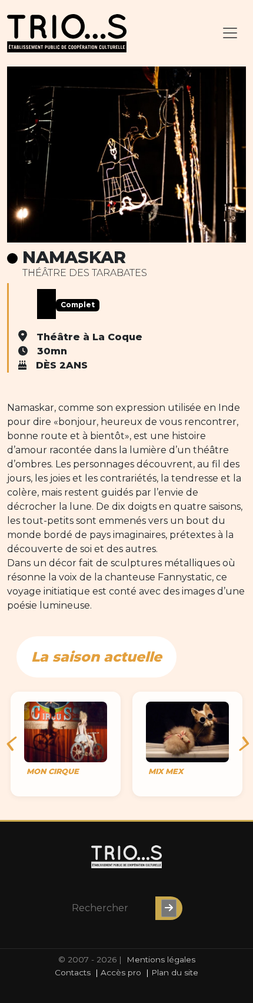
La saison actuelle (96, 656)
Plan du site (174, 972)
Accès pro (121, 972)
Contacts (73, 972)
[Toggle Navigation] (230, 33)
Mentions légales (160, 959)
